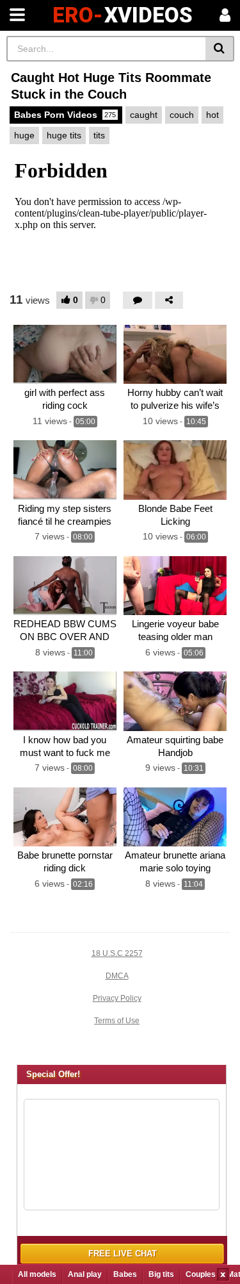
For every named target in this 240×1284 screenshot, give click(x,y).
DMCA (117, 975)
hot (212, 115)
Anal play (85, 1274)
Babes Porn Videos (65, 115)
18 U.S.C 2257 (117, 953)
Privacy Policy (117, 998)
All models (37, 1274)
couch (182, 115)
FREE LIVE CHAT (122, 1253)
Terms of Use (117, 1020)
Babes (125, 1274)
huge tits (64, 135)
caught (143, 115)
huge (24, 135)
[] (219, 49)
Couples (201, 1274)
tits (99, 135)
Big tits (161, 1274)
